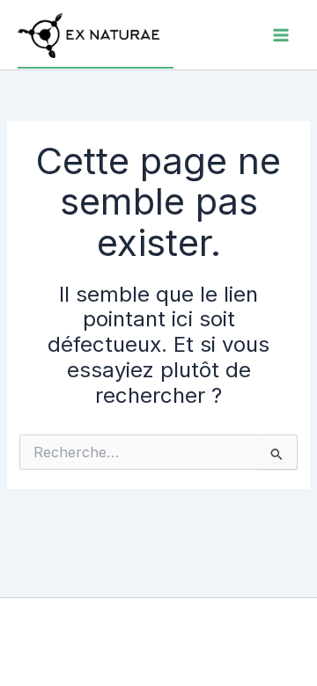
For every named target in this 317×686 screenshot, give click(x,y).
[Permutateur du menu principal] (280, 35)
